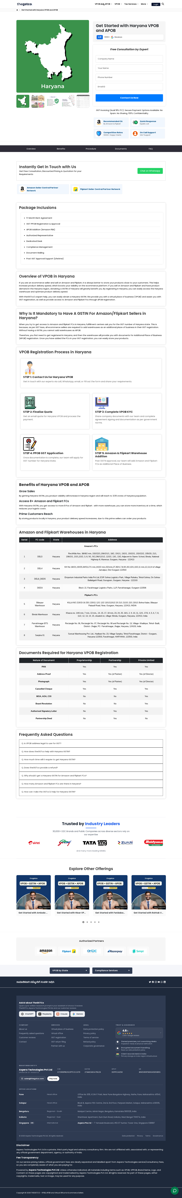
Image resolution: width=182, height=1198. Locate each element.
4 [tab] (95, 922)
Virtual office (57, 1033)
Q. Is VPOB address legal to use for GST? (41, 743)
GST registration (58, 1037)
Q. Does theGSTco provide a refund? (40, 767)
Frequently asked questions (31, 1033)
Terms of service (91, 1037)
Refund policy (89, 1042)
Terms (147, 1136)
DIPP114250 (117, 1072)
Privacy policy (89, 1033)
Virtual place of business (62, 1029)
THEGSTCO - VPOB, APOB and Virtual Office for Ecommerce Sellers (57, 1193)
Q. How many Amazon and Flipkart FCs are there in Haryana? (51, 783)
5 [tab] (99, 922)
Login (155, 4)
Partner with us (58, 1046)
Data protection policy (93, 1029)
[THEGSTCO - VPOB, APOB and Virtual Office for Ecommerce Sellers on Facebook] (153, 982)
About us (23, 1029)
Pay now (53, 1078)
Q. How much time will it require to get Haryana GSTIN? (48, 759)
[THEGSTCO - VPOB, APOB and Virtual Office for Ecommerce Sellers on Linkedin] (165, 982)
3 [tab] (91, 922)
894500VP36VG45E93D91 (150, 1072)
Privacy (140, 1136)
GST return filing (58, 1042)
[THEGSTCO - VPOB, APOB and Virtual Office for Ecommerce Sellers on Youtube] (159, 982)
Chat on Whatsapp (150, 170)
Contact (23, 1042)
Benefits (61, 148)
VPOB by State (60, 970)
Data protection (128, 1136)
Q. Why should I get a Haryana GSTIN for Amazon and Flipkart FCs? (54, 775)
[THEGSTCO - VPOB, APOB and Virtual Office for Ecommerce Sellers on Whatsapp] (162, 982)
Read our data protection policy (133, 1050)
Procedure (91, 148)
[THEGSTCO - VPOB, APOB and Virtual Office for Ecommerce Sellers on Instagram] (156, 982)
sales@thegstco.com (34, 1078)
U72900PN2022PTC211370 (68, 1072)
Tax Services (131, 4)
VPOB (118, 4)
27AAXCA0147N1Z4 (93, 1072)
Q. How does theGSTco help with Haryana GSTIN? (46, 751)
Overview (31, 148)
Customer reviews (27, 1037)
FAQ (151, 148)
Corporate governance (93, 1046)
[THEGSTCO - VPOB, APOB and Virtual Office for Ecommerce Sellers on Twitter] (150, 982)
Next (85, 56)
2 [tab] (87, 922)
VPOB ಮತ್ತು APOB (103, 4)
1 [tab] (83, 922)
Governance (158, 1136)
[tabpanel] (33, 895)
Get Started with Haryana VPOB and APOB (39, 10)
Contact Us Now (129, 97)
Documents (121, 148)
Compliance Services (106, 970)
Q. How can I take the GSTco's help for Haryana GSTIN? (48, 791)
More (144, 4)
